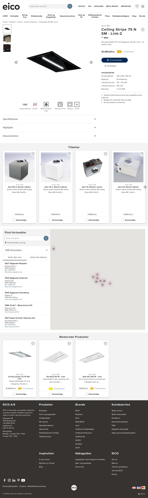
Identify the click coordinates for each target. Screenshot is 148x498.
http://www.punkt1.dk (12, 312)
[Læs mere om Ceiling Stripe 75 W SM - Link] (19, 368)
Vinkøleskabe (36, 16)
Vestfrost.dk (80, 436)
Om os (114, 459)
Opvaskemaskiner (67, 16)
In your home (44, 459)
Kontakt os (116, 418)
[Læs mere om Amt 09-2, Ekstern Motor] (19, 187)
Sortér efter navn (15, 257)
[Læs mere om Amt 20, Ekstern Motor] (128, 187)
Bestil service (112, 6)
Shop (134, 16)
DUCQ (78, 440)
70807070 (11, 270)
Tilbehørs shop (45, 436)
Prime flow (79, 467)
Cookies (22, 486)
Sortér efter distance (38, 257)
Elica (77, 418)
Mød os (115, 463)
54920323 (11, 324)
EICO (77, 410)
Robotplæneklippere (121, 16)
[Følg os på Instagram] (9, 480)
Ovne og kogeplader (47, 414)
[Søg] (69, 6)
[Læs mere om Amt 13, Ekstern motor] (92, 187)
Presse (114, 474)
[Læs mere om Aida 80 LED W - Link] (92, 368)
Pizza (107, 16)
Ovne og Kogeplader (51, 16)
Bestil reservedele (119, 414)
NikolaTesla (79, 421)
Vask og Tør (81, 16)
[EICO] (74, 487)
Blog (41, 467)
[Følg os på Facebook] (4, 480)
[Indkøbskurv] (142, 6)
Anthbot (78, 444)
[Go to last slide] (16, 62)
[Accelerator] (12, 6)
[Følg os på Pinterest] (18, 480)
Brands (142, 16)
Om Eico (81, 6)
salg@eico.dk (7, 425)
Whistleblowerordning (37, 486)
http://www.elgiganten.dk (13, 272)
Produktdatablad (128, 52)
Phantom (79, 414)
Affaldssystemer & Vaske (95, 16)
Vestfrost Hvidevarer (83, 432)
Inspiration (126, 6)
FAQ (89, 6)
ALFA (77, 447)
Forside (5, 22)
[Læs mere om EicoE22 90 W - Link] (56, 368)
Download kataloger (120, 421)
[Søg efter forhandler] (46, 238)
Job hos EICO (117, 470)
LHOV (5, 16)
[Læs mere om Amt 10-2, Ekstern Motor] (56, 187)
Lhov (77, 425)
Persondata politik (10, 486)
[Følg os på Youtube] (23, 480)
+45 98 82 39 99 (9, 423)
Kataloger (98, 6)
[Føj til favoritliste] (142, 29)
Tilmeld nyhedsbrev (120, 467)
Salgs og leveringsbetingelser (124, 432)
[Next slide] (91, 62)
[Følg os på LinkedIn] (14, 480)
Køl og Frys (24, 16)
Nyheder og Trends (46, 463)
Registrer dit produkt (120, 429)
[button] (7, 29)
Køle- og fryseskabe (83, 463)
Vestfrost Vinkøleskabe (84, 429)
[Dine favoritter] (137, 6)
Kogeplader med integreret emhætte (90, 459)
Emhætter (15, 16)
